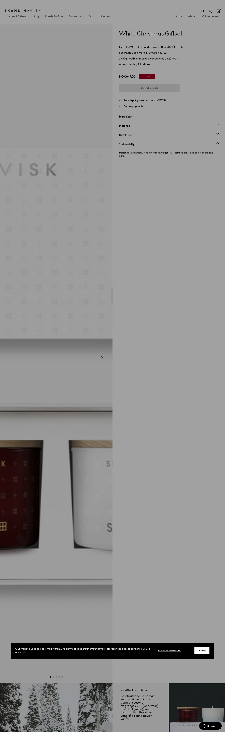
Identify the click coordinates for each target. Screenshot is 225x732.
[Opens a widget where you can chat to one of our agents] (210, 726)
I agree (202, 650)
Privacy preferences (169, 650)
